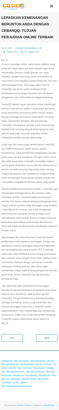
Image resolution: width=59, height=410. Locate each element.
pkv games (29, 52)
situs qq (50, 360)
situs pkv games (21, 360)
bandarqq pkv (12, 364)
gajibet (24, 382)
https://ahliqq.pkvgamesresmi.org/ (16, 386)
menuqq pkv (7, 360)
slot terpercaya (27, 364)
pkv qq (39, 364)
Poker (9, 52)
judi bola (47, 364)
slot (37, 52)
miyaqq (15, 382)
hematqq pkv (44, 375)
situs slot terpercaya (15, 371)
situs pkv (12, 368)
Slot (15, 52)
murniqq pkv (39, 368)
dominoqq (27, 368)
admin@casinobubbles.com (28, 48)
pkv (19, 368)
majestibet (6, 382)
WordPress (49, 405)
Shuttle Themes (24, 405)
